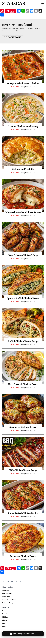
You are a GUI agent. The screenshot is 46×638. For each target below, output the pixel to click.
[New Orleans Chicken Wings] (23, 238)
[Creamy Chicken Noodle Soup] (23, 109)
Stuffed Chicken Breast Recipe (23, 341)
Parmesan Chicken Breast (23, 556)
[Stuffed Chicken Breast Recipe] (23, 324)
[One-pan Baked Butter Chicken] (23, 66)
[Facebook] (3, 581)
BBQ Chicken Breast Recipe (23, 470)
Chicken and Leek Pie (23, 169)
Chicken (15, 87)
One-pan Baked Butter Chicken (23, 83)
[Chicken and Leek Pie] (23, 152)
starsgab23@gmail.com (28, 87)
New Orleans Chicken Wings (23, 255)
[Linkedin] (12, 581)
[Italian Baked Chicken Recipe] (23, 496)
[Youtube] (20, 581)
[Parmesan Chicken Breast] (23, 539)
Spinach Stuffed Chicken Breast (23, 298)
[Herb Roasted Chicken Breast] (23, 367)
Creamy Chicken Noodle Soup (23, 126)
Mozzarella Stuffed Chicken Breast (23, 212)
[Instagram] (7, 581)
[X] (16, 581)
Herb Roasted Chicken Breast (23, 384)
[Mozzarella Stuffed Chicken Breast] (23, 195)
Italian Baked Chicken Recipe (23, 513)
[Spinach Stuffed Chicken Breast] (23, 281)
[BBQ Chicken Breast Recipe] (23, 453)
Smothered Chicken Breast (23, 427)
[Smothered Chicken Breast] (23, 410)
